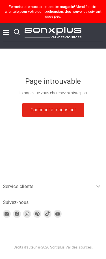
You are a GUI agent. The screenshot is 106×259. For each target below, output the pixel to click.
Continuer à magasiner (53, 109)
